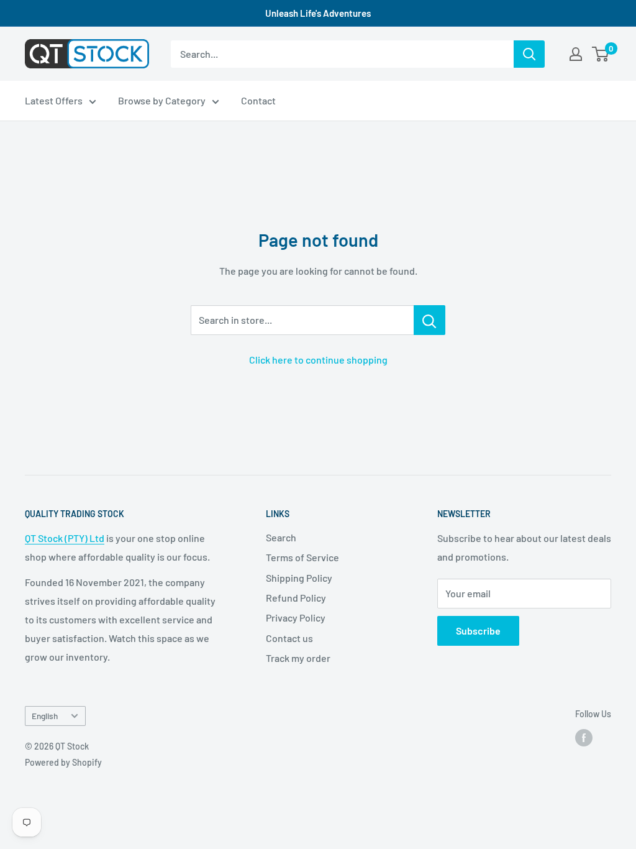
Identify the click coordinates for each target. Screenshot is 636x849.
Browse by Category (162, 100)
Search (281, 537)
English (45, 715)
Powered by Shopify (63, 762)
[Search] (529, 54)
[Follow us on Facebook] (584, 737)
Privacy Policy (295, 617)
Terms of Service (302, 557)
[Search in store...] (429, 320)
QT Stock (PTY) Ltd (64, 538)
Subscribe (478, 630)
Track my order (298, 658)
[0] (601, 54)
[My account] (576, 54)
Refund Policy (296, 597)
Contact (258, 100)
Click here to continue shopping (318, 359)
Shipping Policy (299, 578)
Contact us (289, 638)
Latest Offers (54, 100)
